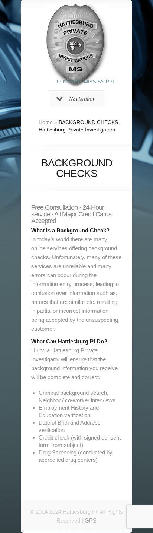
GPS (91, 520)
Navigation (81, 98)
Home (46, 122)
